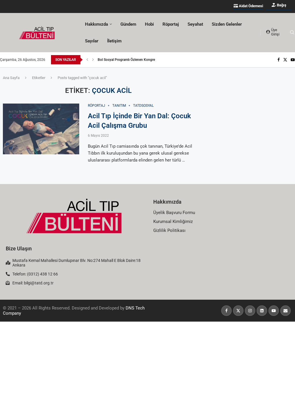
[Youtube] (292, 59)
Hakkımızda (167, 202)
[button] (87, 59)
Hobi (149, 24)
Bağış (281, 5)
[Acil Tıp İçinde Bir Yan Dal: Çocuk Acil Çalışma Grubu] (41, 129)
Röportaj (170, 24)
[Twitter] (285, 59)
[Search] (292, 32)
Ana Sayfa (11, 78)
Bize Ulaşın (19, 248)
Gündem (128, 24)
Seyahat (195, 24)
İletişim (114, 41)
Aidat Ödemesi (250, 6)
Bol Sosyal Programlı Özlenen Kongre (126, 60)
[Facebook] (278, 59)
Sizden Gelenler (227, 24)
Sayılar (92, 41)
